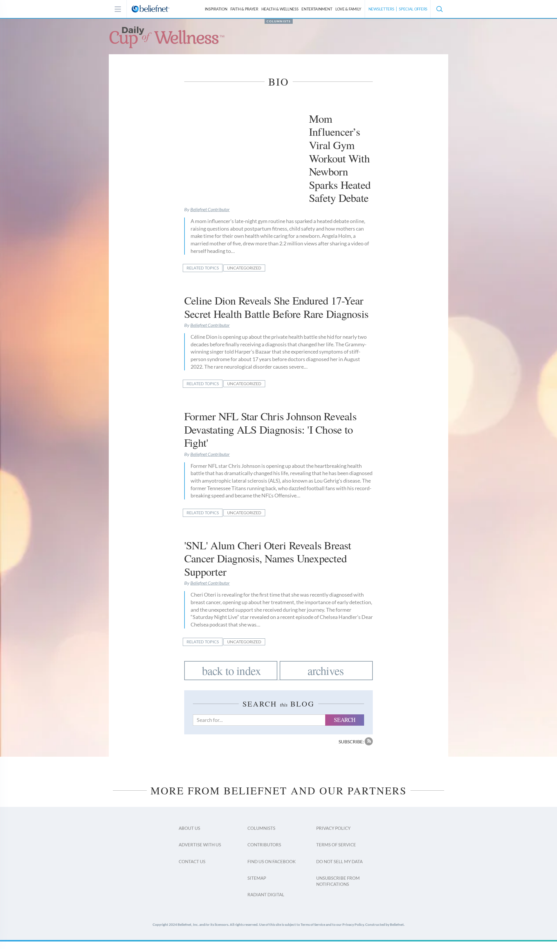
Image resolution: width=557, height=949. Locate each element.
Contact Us (192, 861)
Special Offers (413, 9)
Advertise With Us (200, 844)
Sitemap (256, 878)
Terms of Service (336, 844)
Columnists (279, 21)
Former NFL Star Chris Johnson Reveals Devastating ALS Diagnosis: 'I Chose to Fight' (270, 429)
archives (326, 670)
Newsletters (381, 9)
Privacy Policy (333, 828)
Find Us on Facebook (271, 861)
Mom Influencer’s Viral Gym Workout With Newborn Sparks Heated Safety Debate (339, 158)
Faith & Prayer (244, 9)
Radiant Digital (265, 894)
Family (348, 9)
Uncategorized (244, 267)
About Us (189, 828)
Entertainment (316, 9)
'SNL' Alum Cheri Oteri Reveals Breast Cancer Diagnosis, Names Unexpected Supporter (267, 558)
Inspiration (216, 9)
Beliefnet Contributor (210, 209)
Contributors (264, 844)
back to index (231, 670)
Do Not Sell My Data (339, 861)
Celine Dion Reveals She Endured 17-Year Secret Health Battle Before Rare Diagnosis (276, 307)
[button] (439, 9)
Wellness (280, 9)
